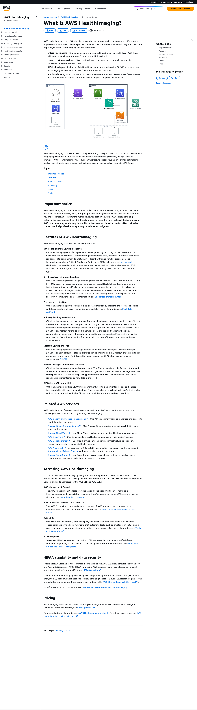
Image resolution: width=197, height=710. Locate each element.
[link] (89, 17)
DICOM (63, 359)
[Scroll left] (38, 9)
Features (52, 177)
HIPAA (50, 189)
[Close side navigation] (36, 17)
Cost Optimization (86, 607)
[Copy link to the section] (41, 203)
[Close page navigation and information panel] (192, 40)
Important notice (56, 173)
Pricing (51, 193)
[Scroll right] (108, 9)
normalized (126, 262)
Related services (56, 181)
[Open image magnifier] (46, 147)
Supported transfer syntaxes (109, 296)
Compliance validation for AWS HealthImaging (104, 587)
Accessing (52, 185)
